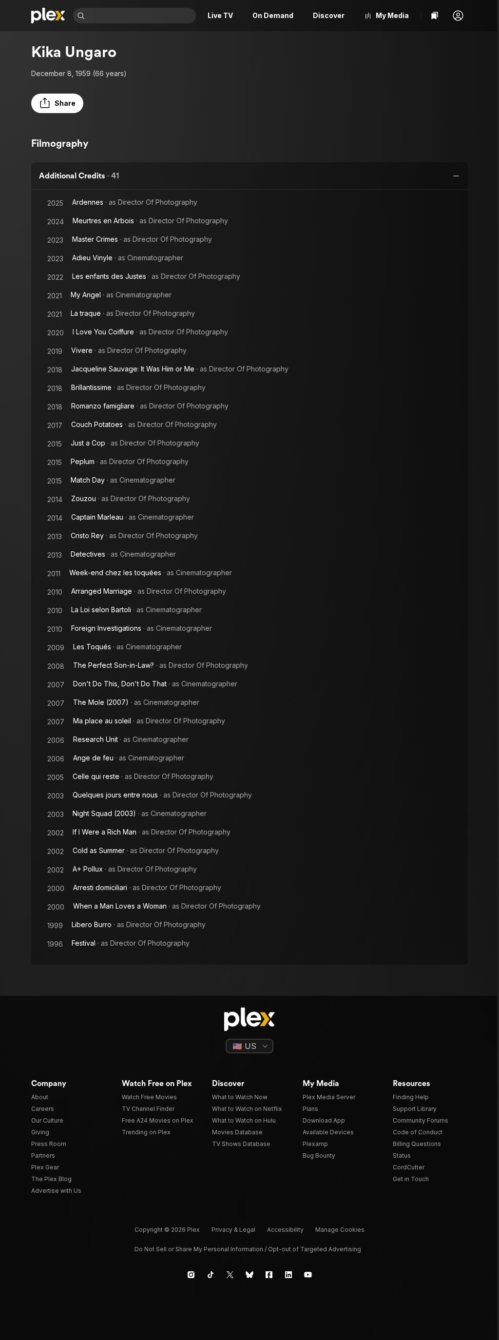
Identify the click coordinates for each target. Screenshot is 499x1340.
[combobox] (141, 15)
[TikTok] (210, 1274)
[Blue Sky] (249, 1274)
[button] (458, 15)
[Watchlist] (434, 15)
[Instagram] (191, 1274)
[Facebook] (269, 1274)
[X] (230, 1274)
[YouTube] (308, 1274)
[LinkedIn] (288, 1274)
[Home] (48, 15)
